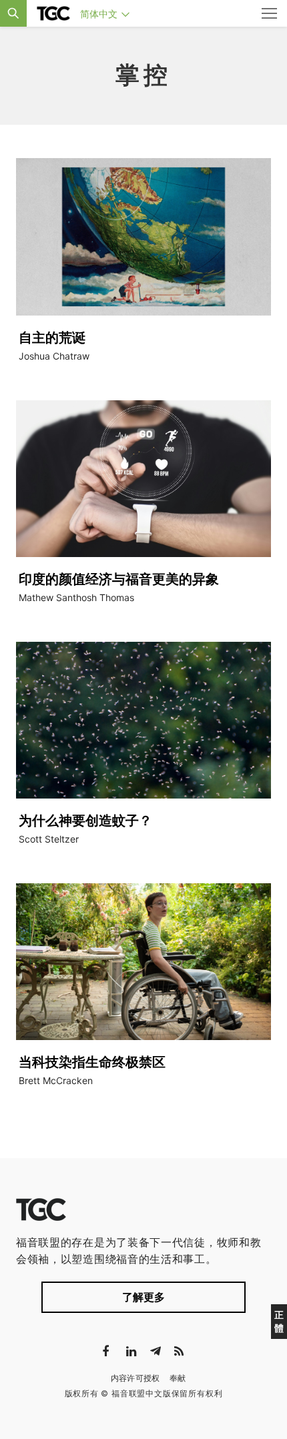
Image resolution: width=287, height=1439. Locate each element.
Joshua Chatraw (54, 356)
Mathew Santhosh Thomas (76, 597)
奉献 (178, 1378)
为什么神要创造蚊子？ (85, 820)
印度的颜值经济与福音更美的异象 (119, 579)
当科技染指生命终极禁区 (92, 1062)
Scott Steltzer (49, 839)
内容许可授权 (135, 1378)
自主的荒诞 (52, 337)
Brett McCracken (56, 1080)
